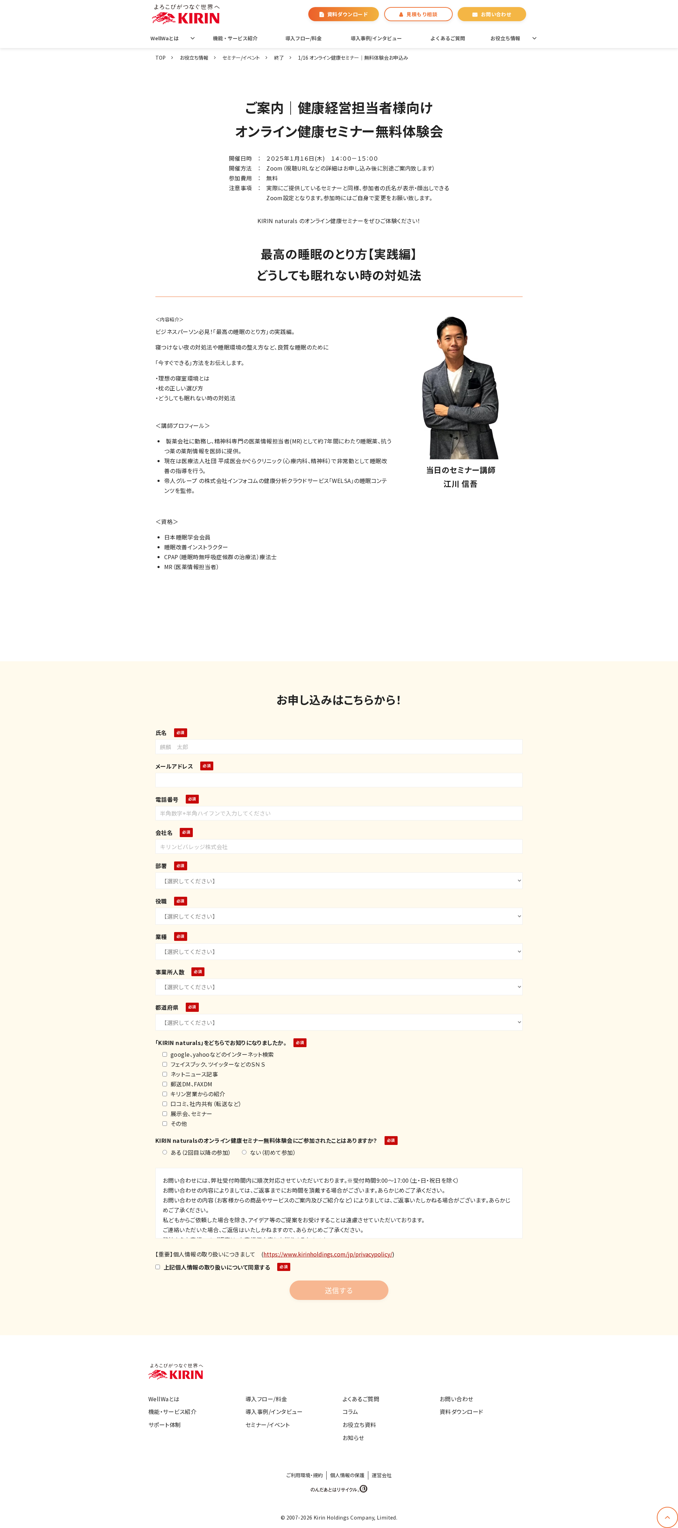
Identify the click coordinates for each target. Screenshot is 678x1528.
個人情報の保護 (347, 1475)
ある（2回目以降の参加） (201, 1152)
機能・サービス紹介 (235, 38)
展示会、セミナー (192, 1113)
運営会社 (382, 1475)
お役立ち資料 (359, 1424)
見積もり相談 (421, 14)
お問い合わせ (496, 14)
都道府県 (167, 1007)
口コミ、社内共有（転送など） (206, 1103)
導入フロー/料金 (303, 38)
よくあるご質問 (447, 38)
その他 (179, 1123)
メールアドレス (174, 766)
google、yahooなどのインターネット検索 (222, 1054)
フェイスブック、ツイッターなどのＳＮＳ (218, 1064)
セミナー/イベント (241, 57)
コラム (350, 1411)
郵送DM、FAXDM (192, 1084)
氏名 (161, 732)
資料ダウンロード (347, 14)
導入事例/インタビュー (376, 38)
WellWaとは (164, 38)
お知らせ (353, 1437)
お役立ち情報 (505, 38)
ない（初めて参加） (273, 1152)
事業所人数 (169, 972)
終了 (279, 57)
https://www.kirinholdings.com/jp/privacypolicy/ (327, 1254)
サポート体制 (164, 1424)
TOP (160, 57)
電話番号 (167, 799)
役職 (161, 901)
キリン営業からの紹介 (198, 1094)
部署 (161, 865)
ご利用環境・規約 (304, 1475)
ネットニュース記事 (194, 1074)
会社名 (164, 832)
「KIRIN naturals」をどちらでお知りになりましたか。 (220, 1042)
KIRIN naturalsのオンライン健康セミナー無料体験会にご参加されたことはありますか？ (266, 1140)
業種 (161, 936)
